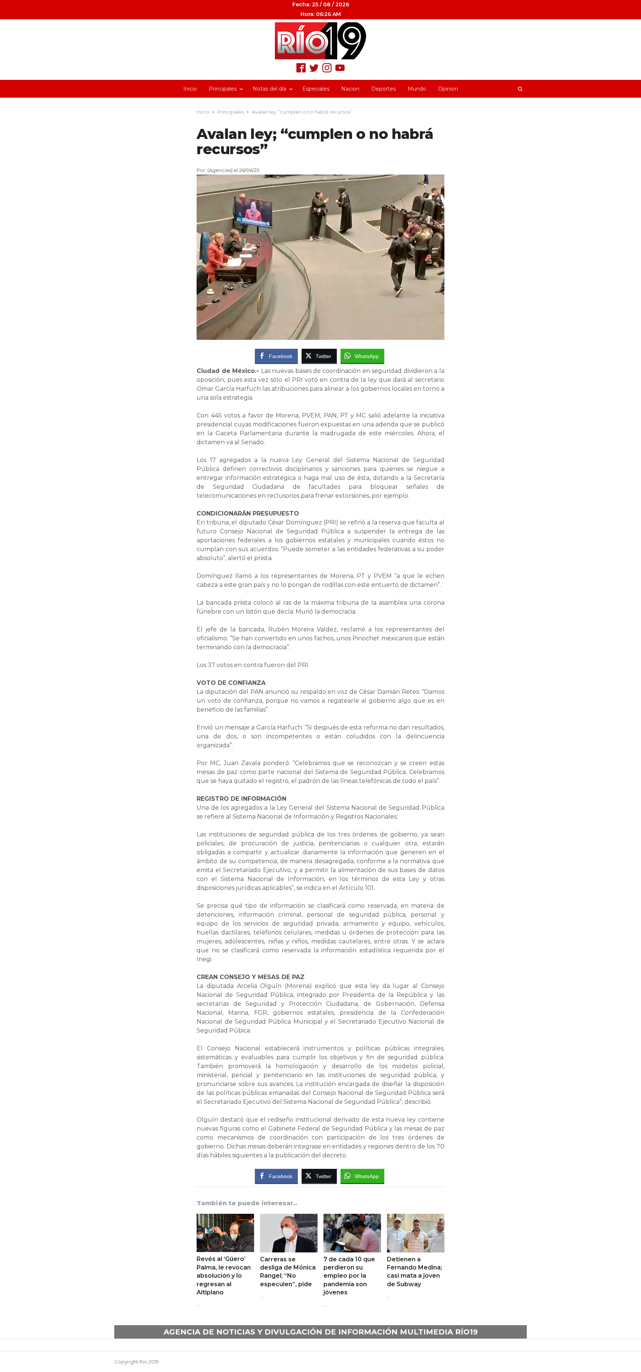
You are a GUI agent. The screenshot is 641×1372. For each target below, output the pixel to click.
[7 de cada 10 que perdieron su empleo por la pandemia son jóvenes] (352, 1218)
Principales (223, 88)
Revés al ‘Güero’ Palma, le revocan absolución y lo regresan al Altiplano (224, 1275)
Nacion (350, 88)
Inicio (190, 88)
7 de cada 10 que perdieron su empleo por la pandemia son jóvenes (349, 1276)
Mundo (417, 88)
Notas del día (269, 88)
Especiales (315, 88)
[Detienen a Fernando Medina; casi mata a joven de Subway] (415, 1218)
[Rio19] (320, 40)
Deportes (383, 88)
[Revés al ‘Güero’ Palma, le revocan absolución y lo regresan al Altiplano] (225, 1218)
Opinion (448, 88)
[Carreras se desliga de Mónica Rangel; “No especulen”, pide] (289, 1218)
